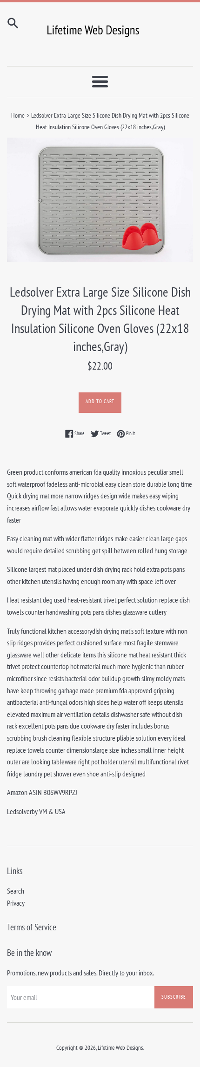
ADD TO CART (100, 401)
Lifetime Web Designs (120, 1048)
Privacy (16, 903)
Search (15, 890)
